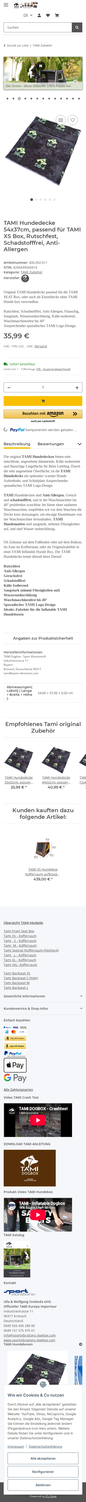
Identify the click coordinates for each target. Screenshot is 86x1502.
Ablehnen (43, 1485)
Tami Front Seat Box (19, 931)
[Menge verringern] (9, 387)
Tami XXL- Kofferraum (20, 965)
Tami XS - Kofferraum (20, 936)
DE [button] (25, 15)
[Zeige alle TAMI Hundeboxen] (80, 1344)
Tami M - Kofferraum (20, 945)
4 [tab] (45, 199)
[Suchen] (77, 27)
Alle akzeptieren (43, 1458)
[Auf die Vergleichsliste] (61, 120)
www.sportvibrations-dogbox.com (29, 1340)
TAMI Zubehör (31, 272)
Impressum (16, 1446)
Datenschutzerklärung (45, 1446)
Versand (40, 346)
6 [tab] (54, 199)
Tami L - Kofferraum (20, 955)
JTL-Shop (50, 1496)
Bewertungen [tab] (51, 444)
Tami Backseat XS (17, 973)
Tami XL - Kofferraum (20, 960)
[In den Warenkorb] (7, 108)
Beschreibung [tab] (17, 444)
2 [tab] (36, 199)
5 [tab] (50, 199)
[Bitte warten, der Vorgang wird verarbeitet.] (40, 66)
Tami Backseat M (17, 983)
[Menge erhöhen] (77, 387)
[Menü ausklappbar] (6, 3)
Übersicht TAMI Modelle (23, 923)
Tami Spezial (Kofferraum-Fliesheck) (31, 950)
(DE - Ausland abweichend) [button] (53, 369)
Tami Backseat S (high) (21, 978)
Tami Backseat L (16, 987)
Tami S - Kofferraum (20, 940)
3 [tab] (40, 199)
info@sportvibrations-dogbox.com (30, 1335)
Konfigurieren (43, 1472)
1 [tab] (31, 199)
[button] (39, 15)
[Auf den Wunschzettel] (73, 120)
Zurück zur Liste (17, 45)
